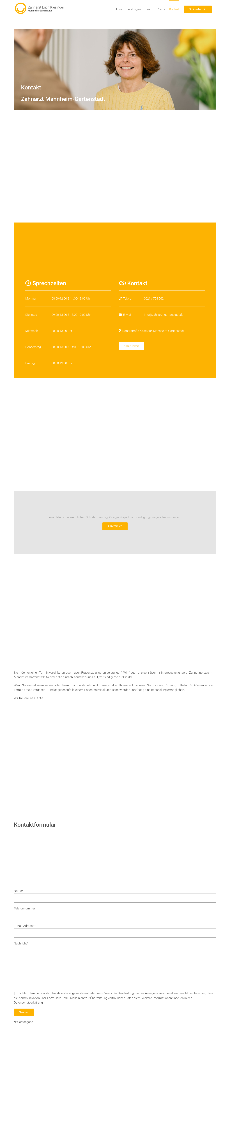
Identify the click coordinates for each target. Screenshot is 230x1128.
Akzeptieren (115, 526)
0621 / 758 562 (154, 298)
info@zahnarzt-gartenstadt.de (163, 314)
